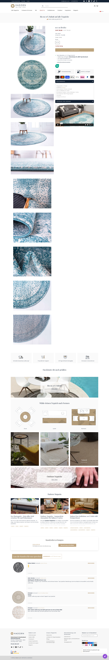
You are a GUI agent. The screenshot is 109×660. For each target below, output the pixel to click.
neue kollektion (74, 529)
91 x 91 (57, 42)
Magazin (75, 10)
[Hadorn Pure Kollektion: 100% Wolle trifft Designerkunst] (84, 506)
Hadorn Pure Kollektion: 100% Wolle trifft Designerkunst (84, 517)
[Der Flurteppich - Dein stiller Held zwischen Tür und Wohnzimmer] (25, 506)
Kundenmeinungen (33, 643)
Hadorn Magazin (54, 494)
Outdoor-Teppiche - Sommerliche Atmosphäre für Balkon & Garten (51, 517)
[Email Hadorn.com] (84, 1)
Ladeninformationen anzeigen (63, 62)
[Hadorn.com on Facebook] (87, 1)
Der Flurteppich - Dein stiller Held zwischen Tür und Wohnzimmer (22, 517)
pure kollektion (82, 529)
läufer (17, 526)
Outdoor (60, 10)
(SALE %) (42, 10)
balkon (42, 527)
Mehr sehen (55, 388)
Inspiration (68, 10)
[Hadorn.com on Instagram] (89, 1)
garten (46, 527)
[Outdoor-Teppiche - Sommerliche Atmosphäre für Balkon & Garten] (54, 506)
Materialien (49, 635)
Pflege (47, 639)
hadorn (12, 526)
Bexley (64, 87)
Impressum (31, 639)
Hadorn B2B (31, 637)
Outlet (28, 1)
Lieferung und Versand (63, 101)
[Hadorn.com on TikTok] (94, 1)
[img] (46, 556)
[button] (53, 623)
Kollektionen (51, 10)
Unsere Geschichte (16, 1)
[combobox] (56, 5)
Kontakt (23, 1)
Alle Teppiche (15, 10)
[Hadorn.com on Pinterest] (92, 1)
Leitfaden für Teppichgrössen (53, 637)
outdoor (55, 527)
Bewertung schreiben (67, 545)
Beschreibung (60, 81)
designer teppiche (74, 527)
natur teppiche (87, 527)
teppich (21, 526)
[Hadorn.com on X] (97, 1)
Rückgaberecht (68, 642)
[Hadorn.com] (18, 6)
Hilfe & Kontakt (32, 635)
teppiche (26, 526)
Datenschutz (67, 636)
